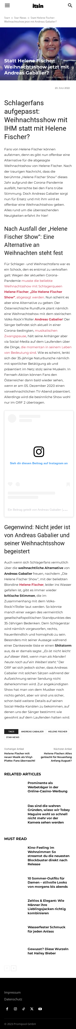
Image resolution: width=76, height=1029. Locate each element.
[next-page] (13, 968)
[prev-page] (7, 968)
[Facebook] (7, 1009)
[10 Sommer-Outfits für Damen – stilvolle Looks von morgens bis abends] (14, 883)
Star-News (20, 18)
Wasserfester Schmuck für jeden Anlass (46, 929)
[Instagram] (15, 1009)
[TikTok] (24, 1009)
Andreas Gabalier (32, 731)
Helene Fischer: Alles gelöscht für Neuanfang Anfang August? (56, 757)
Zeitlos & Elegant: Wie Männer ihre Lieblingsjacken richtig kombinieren (47, 907)
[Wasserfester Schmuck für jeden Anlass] (14, 932)
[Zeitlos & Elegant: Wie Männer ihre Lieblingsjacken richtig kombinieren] (14, 906)
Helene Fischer (57, 731)
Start (7, 18)
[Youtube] (40, 1009)
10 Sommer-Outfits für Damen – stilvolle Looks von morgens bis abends (48, 882)
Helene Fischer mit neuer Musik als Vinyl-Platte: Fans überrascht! (19, 757)
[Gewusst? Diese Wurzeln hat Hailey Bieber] (14, 954)
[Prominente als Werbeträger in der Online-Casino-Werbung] (14, 788)
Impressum (12, 992)
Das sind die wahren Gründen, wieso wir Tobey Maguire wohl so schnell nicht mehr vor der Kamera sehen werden (49, 814)
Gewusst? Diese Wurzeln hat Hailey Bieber (48, 951)
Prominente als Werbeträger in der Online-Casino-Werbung (48, 787)
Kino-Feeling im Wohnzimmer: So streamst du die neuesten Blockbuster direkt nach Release (48, 856)
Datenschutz (13, 999)
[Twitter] (32, 1009)
